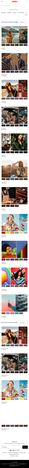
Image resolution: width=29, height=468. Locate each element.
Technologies (10, 452)
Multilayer (9, 12)
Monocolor (4, 12)
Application (16, 452)
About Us (4, 452)
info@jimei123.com (22, 463)
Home (3, 5)
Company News (22, 452)
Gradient (15, 12)
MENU (2, 1)
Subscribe (25, 447)
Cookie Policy (11, 463)
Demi (27, 12)
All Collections (7, 5)
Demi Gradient (21, 12)
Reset (26, 14)
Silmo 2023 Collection (13, 9)
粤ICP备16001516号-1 (14, 465)
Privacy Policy (5, 463)
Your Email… (4, 447)
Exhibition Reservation (14, 454)
